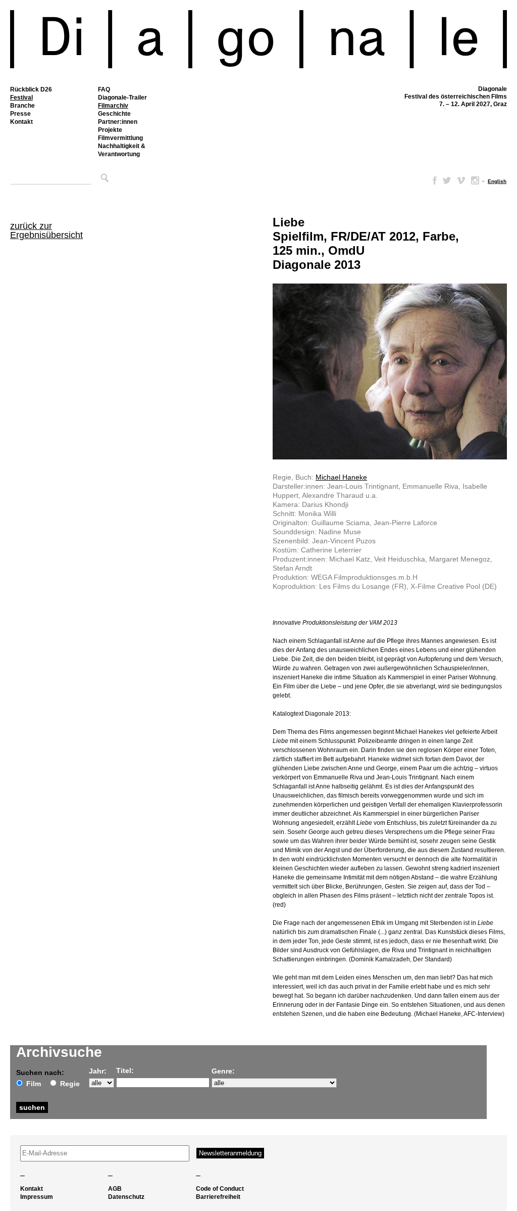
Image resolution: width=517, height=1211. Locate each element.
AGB (115, 1188)
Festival (21, 97)
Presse (20, 113)
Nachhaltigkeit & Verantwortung (121, 150)
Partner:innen (117, 121)
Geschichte (114, 113)
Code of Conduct (220, 1188)
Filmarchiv (113, 105)
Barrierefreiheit (218, 1196)
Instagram (475, 180)
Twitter (447, 180)
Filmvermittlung (120, 138)
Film (33, 1084)
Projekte (110, 129)
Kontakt (21, 121)
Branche (22, 105)
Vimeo (461, 180)
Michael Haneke (341, 477)
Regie (70, 1084)
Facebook (433, 180)
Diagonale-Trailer (122, 97)
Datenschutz (126, 1196)
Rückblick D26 (31, 89)
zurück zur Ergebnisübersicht (46, 230)
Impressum (36, 1196)
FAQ (104, 89)
